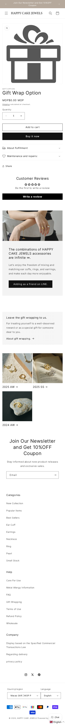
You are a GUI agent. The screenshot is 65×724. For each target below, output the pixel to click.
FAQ (8, 594)
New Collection (14, 503)
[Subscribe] (55, 475)
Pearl (9, 553)
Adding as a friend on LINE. (30, 283)
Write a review (32, 196)
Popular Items (14, 510)
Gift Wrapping (14, 602)
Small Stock (13, 560)
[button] (6, 13)
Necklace (11, 539)
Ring (8, 546)
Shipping (6, 104)
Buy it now (32, 136)
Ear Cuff (10, 524)
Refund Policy (14, 616)
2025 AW (8, 386)
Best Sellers (12, 517)
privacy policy (14, 661)
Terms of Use (13, 609)
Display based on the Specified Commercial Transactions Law (30, 645)
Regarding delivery (17, 654)
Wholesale (12, 623)
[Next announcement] (59, 4)
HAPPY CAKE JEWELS (27, 718)
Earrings (10, 532)
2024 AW (8, 425)
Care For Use (13, 580)
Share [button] (9, 166)
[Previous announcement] (5, 4)
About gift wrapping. (18, 338)
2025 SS (38, 386)
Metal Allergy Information (20, 587)
